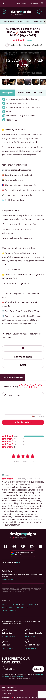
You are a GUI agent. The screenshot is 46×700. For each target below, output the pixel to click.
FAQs (23, 364)
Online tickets (30, 636)
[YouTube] (31, 546)
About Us (5, 604)
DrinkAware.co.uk (8, 579)
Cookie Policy (21, 607)
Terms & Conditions (8, 687)
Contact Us (32, 604)
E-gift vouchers (7, 648)
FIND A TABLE (9, 21)
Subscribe (38, 669)
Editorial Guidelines (9, 610)
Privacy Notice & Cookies (9, 690)
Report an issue (23, 356)
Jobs (22, 604)
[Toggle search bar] (39, 12)
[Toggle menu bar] (4, 12)
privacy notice (18, 676)
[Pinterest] (23, 546)
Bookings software (8, 636)
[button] (23, 40)
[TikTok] (40, 546)
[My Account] (42, 3)
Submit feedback (7, 693)
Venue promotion (31, 648)
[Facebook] (5, 546)
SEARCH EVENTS (24, 21)
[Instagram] (14, 546)
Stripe (18, 563)
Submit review (23, 422)
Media (10, 607)
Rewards (15, 604)
